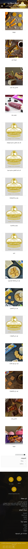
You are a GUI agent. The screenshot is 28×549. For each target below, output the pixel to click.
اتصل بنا (25, 529)
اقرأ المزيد (24, 508)
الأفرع (25, 527)
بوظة (22, 461)
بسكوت (21, 464)
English (25, 530)
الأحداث (25, 519)
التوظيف (25, 525)
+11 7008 (11, 484)
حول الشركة (24, 515)
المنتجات (25, 517)
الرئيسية (25, 513)
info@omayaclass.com (14, 493)
